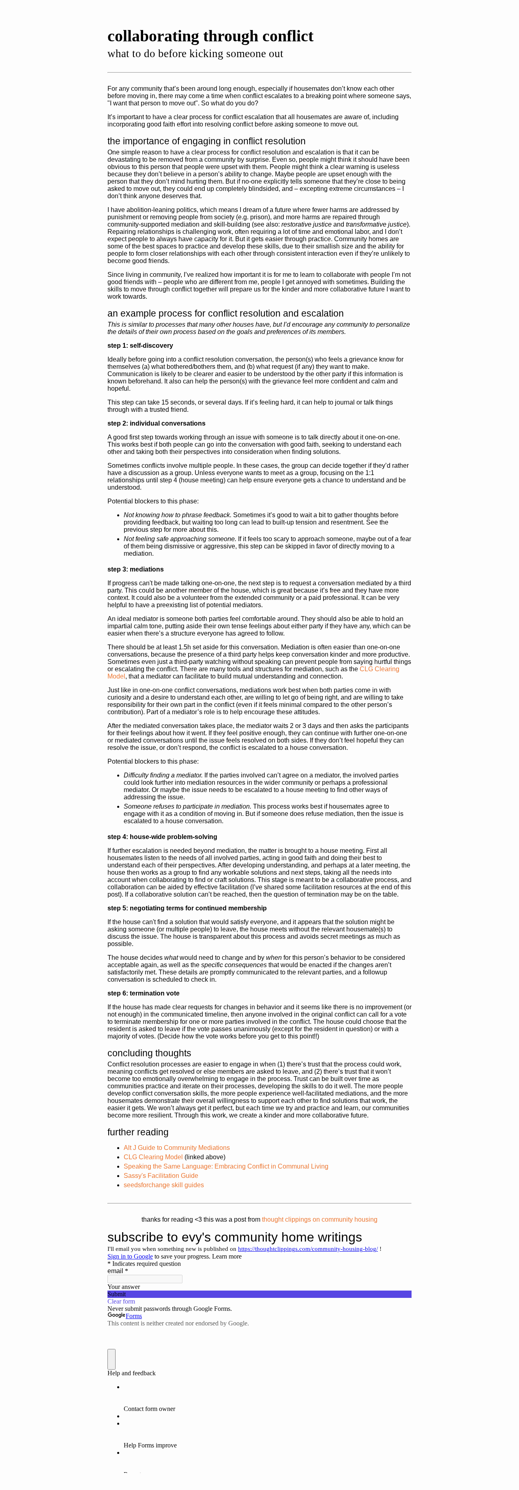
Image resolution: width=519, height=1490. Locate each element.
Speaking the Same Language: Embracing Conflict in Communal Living (226, 1166)
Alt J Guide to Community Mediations (177, 1147)
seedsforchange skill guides (164, 1185)
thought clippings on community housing (319, 1219)
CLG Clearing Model (153, 1157)
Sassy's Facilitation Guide (161, 1175)
